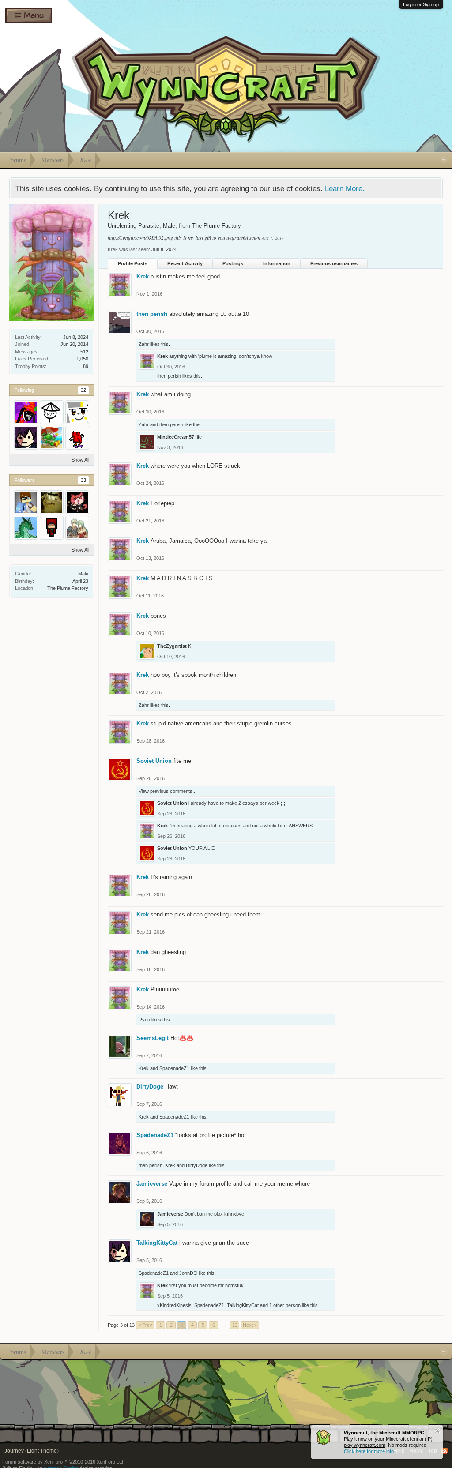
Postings (232, 263)
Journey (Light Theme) (31, 1451)
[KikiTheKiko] (77, 502)
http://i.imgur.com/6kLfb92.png (140, 237)
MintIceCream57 (175, 436)
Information (276, 263)
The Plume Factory (67, 588)
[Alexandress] (26, 502)
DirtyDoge (149, 1086)
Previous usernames (334, 263)
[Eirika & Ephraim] (77, 528)
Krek (142, 276)
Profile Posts (132, 263)
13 (234, 1325)
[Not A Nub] (77, 438)
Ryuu (144, 1019)
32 (83, 390)
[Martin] (52, 528)
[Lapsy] (77, 412)
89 (85, 366)
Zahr (144, 344)
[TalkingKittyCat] (26, 438)
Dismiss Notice (437, 1430)
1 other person (285, 1305)
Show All (80, 459)
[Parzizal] (52, 502)
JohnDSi (188, 1273)
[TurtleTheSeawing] (26, 528)
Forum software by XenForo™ (63, 1461)
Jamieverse (151, 1183)
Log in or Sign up (421, 4)
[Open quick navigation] (444, 160)
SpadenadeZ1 (174, 1068)
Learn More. (345, 188)
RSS (444, 1451)
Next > (250, 1325)
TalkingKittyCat (156, 1242)
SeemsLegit (152, 1038)
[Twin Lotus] (52, 412)
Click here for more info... (371, 1451)
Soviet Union (154, 761)
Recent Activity (185, 263)
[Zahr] (26, 412)
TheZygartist (172, 646)
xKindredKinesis (174, 1305)
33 (83, 480)
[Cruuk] (52, 438)
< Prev (145, 1325)
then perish (151, 314)
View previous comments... (167, 791)
